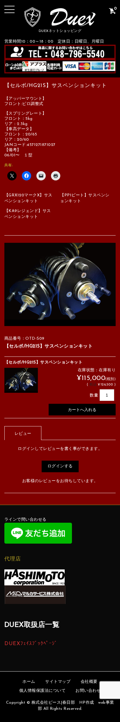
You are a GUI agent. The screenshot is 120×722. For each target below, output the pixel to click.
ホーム (28, 682)
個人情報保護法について (42, 691)
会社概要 (89, 682)
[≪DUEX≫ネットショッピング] (60, 22)
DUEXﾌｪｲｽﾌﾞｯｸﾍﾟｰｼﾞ (30, 643)
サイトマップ (57, 682)
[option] (60, 284)
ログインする (60, 466)
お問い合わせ (88, 691)
